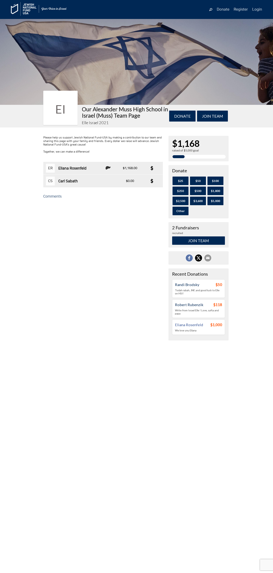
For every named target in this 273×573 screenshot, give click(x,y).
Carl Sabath (68, 181)
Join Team (198, 240)
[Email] (208, 258)
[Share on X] (198, 258)
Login (257, 9)
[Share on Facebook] (189, 258)
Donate (223, 9)
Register (241, 9)
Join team (212, 116)
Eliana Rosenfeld (72, 168)
